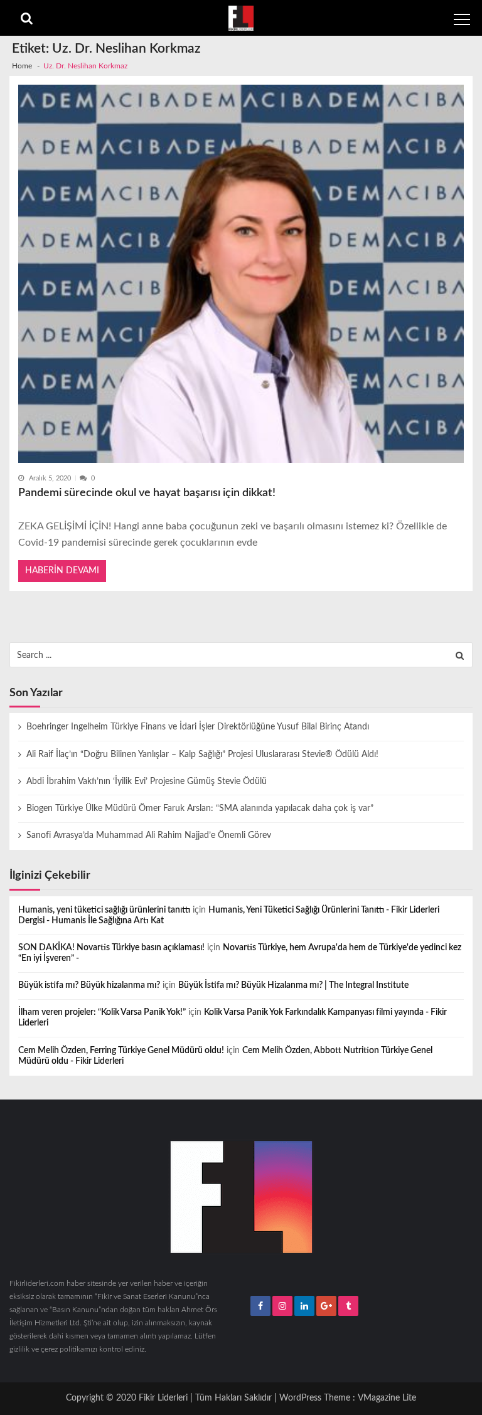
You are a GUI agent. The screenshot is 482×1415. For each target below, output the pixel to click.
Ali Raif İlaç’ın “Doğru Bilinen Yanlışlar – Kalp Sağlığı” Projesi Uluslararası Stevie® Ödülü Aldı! (202, 754)
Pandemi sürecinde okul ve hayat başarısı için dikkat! (147, 492)
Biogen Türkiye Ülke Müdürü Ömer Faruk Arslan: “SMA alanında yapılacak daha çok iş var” (199, 808)
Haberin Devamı (62, 570)
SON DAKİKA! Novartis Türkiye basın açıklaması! (111, 947)
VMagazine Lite (387, 1398)
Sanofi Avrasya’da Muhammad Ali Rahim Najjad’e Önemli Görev (148, 835)
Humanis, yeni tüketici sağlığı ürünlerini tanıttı (104, 910)
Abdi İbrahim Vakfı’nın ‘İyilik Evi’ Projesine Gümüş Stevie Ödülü (146, 781)
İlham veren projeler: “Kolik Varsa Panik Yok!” (102, 1012)
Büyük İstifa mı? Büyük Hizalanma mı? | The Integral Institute (293, 985)
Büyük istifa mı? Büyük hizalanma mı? (89, 985)
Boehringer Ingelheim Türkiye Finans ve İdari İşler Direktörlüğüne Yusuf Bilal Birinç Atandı (197, 727)
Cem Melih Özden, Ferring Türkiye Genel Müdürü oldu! (121, 1050)
